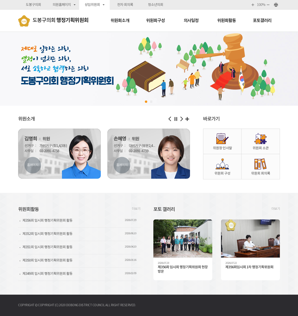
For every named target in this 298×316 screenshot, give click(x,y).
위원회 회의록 (260, 173)
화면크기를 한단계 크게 (253, 5)
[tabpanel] (149, 69)
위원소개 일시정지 (176, 119)
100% (261, 5)
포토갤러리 (262, 20)
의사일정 (191, 20)
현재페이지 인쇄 (276, 5)
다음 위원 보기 (181, 119)
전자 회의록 (125, 5)
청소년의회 (155, 5)
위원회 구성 (222, 173)
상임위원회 (92, 5)
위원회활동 (226, 20)
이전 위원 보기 (170, 119)
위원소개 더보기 (187, 119)
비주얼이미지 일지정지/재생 (152, 102)
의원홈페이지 (62, 5)
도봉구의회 (33, 5)
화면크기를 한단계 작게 (268, 5)
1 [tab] (146, 101)
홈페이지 (32, 165)
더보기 (136, 209)
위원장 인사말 (222, 148)
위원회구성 (155, 20)
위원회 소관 (261, 148)
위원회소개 (120, 20)
